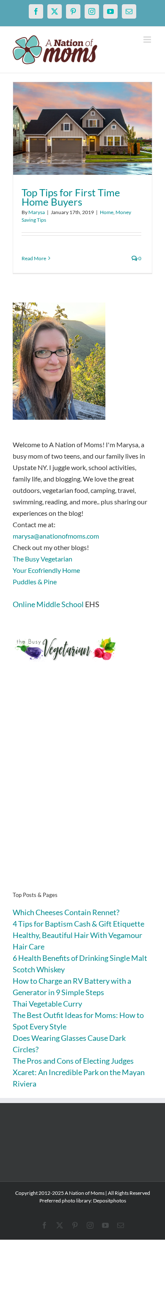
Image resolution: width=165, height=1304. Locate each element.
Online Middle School (48, 604)
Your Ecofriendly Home (46, 570)
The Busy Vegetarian (42, 559)
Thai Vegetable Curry (47, 1003)
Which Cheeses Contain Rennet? (66, 912)
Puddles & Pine (35, 582)
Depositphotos (109, 1200)
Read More (34, 258)
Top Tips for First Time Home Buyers (71, 197)
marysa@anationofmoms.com (56, 536)
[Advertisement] (82, 789)
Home (106, 212)
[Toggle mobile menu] (147, 39)
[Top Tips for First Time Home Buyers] (82, 128)
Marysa (36, 212)
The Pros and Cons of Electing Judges (73, 1060)
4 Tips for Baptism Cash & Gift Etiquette (78, 923)
